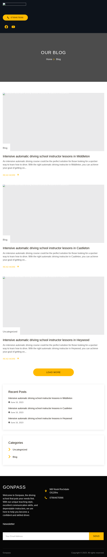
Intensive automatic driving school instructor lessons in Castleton (46, 248)
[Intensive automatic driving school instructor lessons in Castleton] (53, 214)
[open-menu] (102, 7)
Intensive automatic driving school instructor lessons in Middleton (46, 156)
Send (96, 536)
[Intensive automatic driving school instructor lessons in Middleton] (53, 122)
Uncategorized (10, 331)
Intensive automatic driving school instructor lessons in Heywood (46, 340)
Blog (5, 148)
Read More (9, 175)
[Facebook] (6, 26)
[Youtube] (13, 26)
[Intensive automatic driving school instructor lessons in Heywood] (53, 306)
